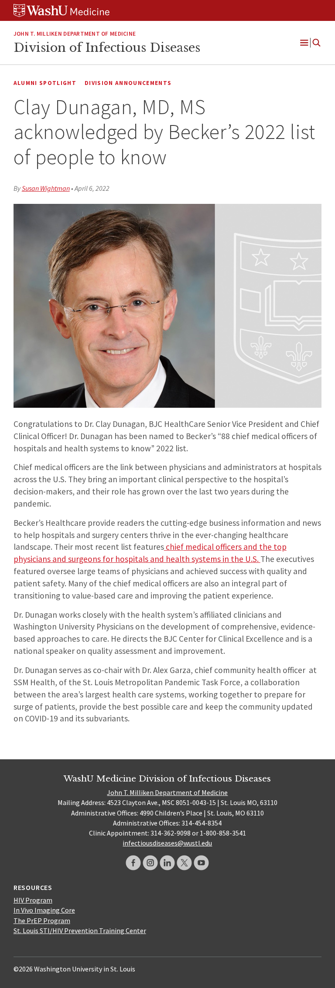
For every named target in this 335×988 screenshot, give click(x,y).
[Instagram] (150, 862)
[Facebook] (133, 862)
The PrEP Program (42, 920)
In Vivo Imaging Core (44, 910)
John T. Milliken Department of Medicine (167, 792)
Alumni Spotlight (45, 83)
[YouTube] (201, 862)
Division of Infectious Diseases (107, 47)
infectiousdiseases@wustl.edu (167, 843)
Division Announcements (128, 83)
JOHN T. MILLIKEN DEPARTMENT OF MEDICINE (75, 33)
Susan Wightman (46, 188)
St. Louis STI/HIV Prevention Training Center (80, 930)
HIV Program (33, 900)
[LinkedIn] (167, 862)
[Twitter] (184, 862)
